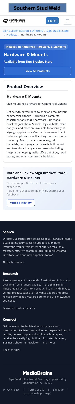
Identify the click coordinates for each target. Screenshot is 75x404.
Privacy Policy (11, 389)
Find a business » (13, 262)
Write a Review (21, 203)
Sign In (52, 20)
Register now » (12, 349)
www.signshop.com (36, 393)
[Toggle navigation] (67, 21)
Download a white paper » (19, 308)
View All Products (37, 71)
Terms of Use (36, 389)
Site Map (58, 389)
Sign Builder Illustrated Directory (23, 30)
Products (11, 34)
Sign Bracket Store (57, 30)
